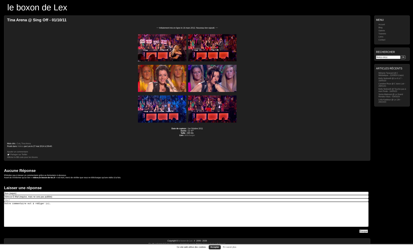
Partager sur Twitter (18, 154)
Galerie (381, 31)
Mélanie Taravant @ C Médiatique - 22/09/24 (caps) (391, 74)
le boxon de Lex (37, 7)
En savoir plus (229, 247)
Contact (381, 40)
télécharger (190, 135)
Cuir (18, 143)
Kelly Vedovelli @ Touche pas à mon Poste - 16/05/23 (392, 90)
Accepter (214, 247)
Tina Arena (26, 143)
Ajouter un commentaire (17, 152)
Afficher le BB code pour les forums (22, 157)
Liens (380, 37)
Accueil (381, 24)
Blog (380, 27)
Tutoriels (382, 34)
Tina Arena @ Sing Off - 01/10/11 (36, 20)
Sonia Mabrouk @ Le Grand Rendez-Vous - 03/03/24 (390, 95)
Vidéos (20, 146)
